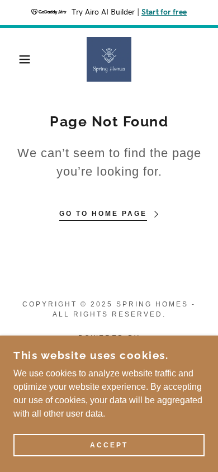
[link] (109, 59)
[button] (17, 59)
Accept (109, 445)
